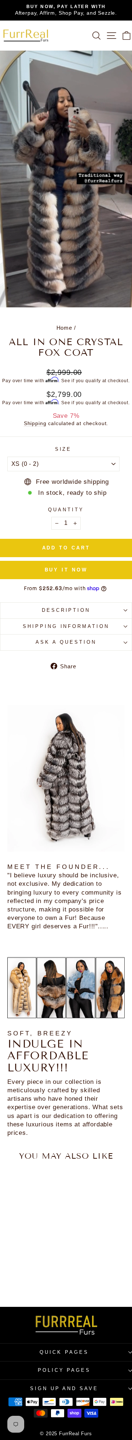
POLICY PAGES (64, 1370)
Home (64, 328)
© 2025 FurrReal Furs (66, 1433)
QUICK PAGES (64, 1352)
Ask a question (66, 642)
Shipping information (66, 626)
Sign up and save (64, 1388)
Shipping (35, 423)
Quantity (66, 509)
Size (63, 449)
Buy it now (66, 570)
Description (66, 610)
